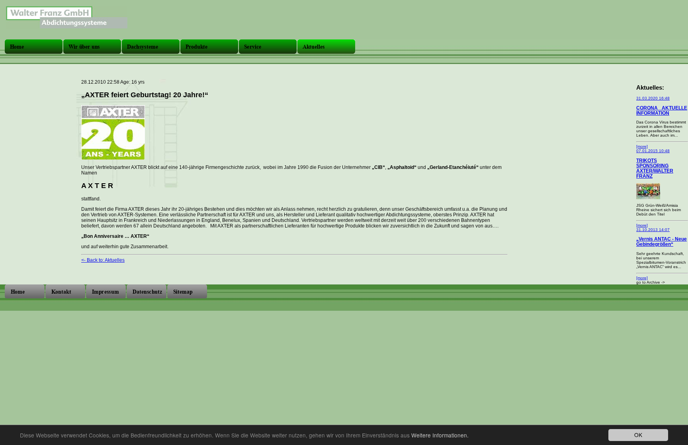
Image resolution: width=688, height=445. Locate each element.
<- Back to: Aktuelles (103, 260)
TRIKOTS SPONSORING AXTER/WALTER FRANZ (654, 168)
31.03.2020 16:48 (653, 98)
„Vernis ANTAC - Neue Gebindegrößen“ (661, 241)
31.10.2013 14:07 (653, 229)
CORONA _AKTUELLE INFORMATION (661, 110)
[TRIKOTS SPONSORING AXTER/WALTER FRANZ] (648, 198)
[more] (642, 146)
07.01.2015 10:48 (653, 151)
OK (638, 435)
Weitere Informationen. (440, 435)
